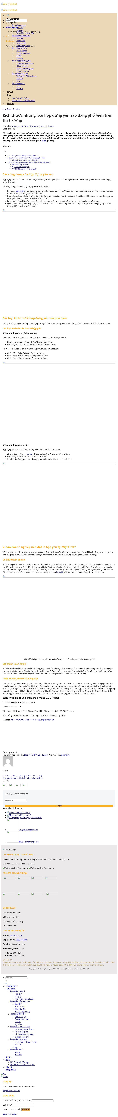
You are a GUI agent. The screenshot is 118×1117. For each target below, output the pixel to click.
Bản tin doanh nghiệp (25, 68)
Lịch (18, 81)
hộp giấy (60, 572)
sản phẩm (20, 191)
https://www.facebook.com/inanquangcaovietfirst (32, 720)
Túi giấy (19, 30)
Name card (20, 40)
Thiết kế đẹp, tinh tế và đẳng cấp (26, 169)
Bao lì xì (19, 78)
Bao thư (19, 38)
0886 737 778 (16, 935)
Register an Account (11, 1090)
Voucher (19, 58)
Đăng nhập (26, 1109)
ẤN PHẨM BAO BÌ (19, 25)
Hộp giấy (20, 28)
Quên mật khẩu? (10, 1114)
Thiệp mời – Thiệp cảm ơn (26, 76)
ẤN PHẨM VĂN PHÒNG (21, 35)
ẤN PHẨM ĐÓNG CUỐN (21, 61)
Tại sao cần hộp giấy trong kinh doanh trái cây (22, 775)
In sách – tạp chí (22, 71)
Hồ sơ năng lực (22, 66)
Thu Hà (50, 126)
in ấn (43, 140)
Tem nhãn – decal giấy (25, 33)
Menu (18, 86)
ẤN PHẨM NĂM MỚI (20, 73)
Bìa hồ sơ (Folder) (23, 46)
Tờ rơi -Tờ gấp (21, 51)
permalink (65, 755)
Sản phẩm (12, 22)
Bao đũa (19, 89)
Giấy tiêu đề (21, 43)
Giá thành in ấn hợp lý (22, 167)
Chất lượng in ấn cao (22, 165)
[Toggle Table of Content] (4, 151)
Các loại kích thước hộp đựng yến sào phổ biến (27, 158)
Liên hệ (10, 103)
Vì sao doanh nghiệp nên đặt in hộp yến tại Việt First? (29, 162)
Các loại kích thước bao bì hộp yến (26, 160)
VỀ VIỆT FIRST (13, 19)
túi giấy (30, 454)
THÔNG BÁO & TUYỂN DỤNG (23, 100)
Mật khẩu (7, 1105)
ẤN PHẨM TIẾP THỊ (19, 48)
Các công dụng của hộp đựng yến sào (23, 155)
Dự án (10, 91)
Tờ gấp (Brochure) (23, 53)
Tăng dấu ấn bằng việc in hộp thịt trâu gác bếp (23, 778)
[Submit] (6, 23)
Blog (9, 95)
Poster (19, 56)
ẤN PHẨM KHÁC (18, 83)
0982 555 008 (21, 940)
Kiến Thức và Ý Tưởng (20, 98)
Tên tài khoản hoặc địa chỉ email (17, 1100)
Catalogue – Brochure (25, 63)
